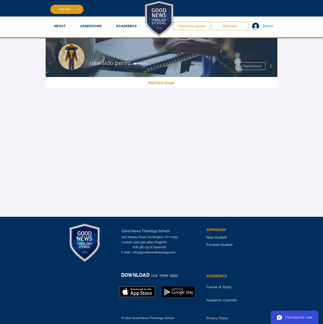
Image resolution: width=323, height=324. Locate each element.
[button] (63, 26)
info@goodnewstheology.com (153, 252)
